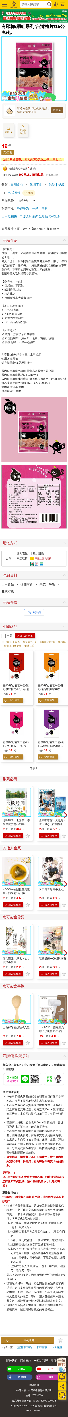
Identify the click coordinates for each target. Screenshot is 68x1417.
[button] (4, 4)
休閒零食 (36, 184)
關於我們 (11, 1360)
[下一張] (65, 815)
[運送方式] (62, 1395)
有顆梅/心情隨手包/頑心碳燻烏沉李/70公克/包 (51, 746)
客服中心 (56, 1360)
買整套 (8, 152)
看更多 (57, 110)
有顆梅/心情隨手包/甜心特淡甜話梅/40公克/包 (51, 689)
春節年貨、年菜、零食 (32, 208)
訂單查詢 (22, 1126)
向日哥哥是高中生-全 (51, 889)
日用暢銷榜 (9, 216)
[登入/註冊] (56, 3)
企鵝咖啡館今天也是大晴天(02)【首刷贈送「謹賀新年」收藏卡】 (52, 824)
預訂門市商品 (24, 1347)
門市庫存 (42, 1347)
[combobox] (33, 4)
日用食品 (17, 184)
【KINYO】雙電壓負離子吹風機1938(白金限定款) (52, 1031)
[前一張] (2, 815)
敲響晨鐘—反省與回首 (52, 958)
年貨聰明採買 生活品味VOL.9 (39, 216)
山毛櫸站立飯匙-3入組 (16, 1027)
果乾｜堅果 (56, 184)
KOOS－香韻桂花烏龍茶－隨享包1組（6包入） (16, 893)
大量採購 (57, 1347)
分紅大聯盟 (41, 1360)
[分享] (62, 1386)
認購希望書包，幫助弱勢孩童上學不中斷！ (32, 159)
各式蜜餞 (14, 193)
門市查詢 (25, 1360)
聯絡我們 (34, 1385)
